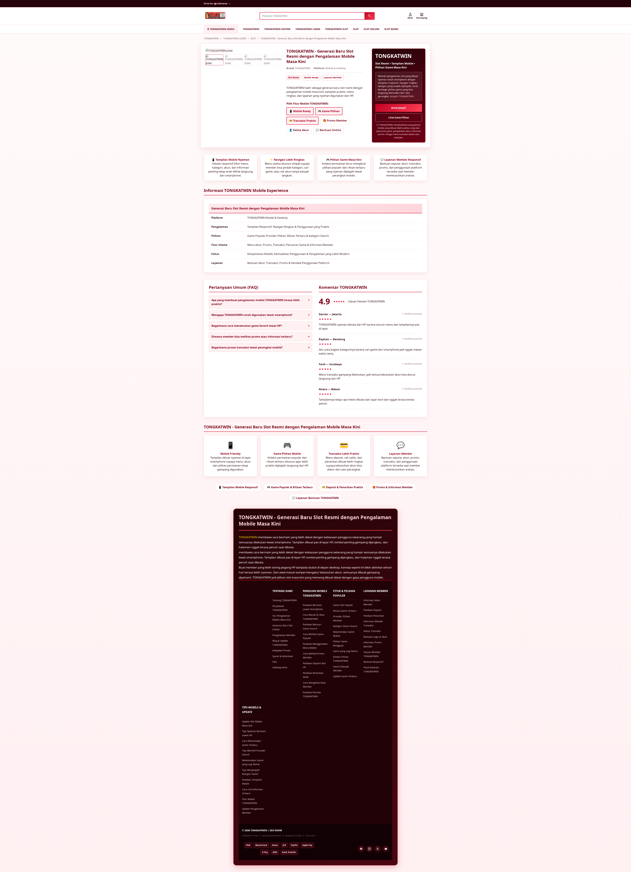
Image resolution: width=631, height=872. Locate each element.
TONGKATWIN (251, 29)
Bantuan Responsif (373, 661)
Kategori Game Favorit (345, 626)
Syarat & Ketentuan (282, 656)
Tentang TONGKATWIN (284, 600)
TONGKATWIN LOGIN (307, 29)
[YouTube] (386, 849)
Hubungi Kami (279, 667)
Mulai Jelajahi (398, 107)
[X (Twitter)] (377, 849)
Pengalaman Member (283, 635)
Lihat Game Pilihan (398, 117)
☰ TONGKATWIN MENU (220, 29)
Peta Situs (310, 835)
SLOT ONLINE (371, 29)
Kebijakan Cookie (293, 835)
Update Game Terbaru (345, 676)
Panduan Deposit (372, 610)
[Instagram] (369, 849)
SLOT (356, 29)
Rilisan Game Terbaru (344, 610)
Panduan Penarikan (373, 615)
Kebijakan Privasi (281, 650)
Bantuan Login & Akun (375, 636)
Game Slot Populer (343, 605)
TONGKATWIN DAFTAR (277, 29)
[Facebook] (361, 849)
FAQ (274, 661)
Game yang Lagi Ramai (345, 651)
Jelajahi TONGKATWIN (402, 96)
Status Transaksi (372, 631)
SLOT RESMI (391, 29)
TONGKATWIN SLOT (336, 29)
